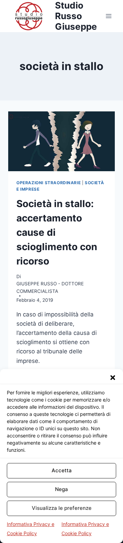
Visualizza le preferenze (62, 508)
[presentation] (61, 141)
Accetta (62, 470)
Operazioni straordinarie (48, 182)
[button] (112, 377)
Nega (61, 489)
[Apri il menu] (108, 16)
